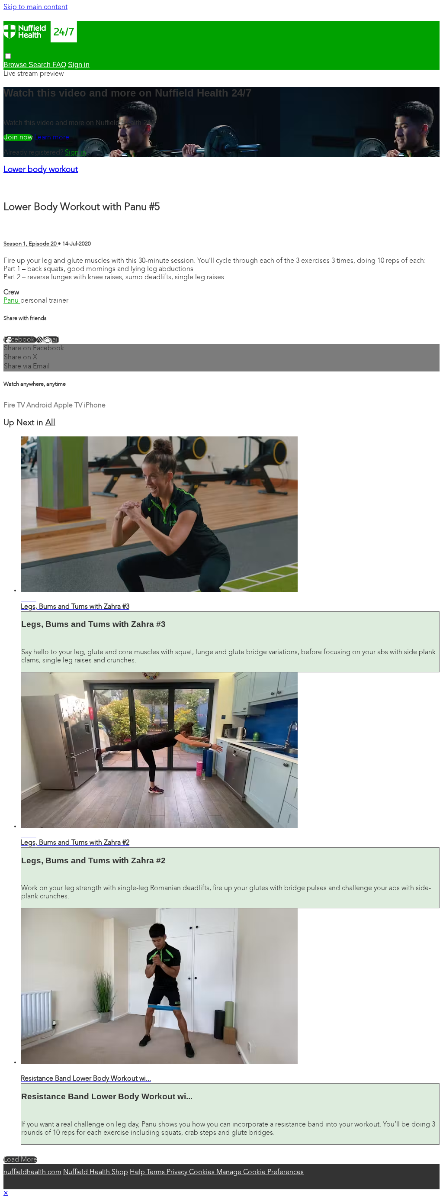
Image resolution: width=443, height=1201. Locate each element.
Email (50, 339)
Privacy (178, 1172)
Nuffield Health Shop (95, 1172)
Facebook (19, 339)
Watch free (17, 137)
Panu (11, 300)
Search (40, 64)
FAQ (59, 64)
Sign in (75, 152)
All (50, 423)
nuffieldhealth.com (32, 1172)
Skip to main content (35, 7)
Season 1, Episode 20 (30, 244)
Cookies (202, 1172)
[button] (8, 56)
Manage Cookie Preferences (260, 1172)
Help (138, 1172)
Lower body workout (40, 170)
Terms (157, 1172)
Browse (16, 64)
